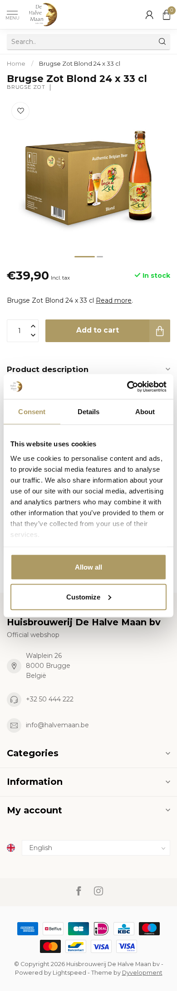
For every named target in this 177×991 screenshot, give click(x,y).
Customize (83, 596)
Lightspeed (69, 972)
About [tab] (145, 412)
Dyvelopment (142, 972)
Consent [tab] (31, 412)
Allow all (88, 567)
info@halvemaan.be (57, 725)
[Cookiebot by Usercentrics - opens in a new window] (127, 386)
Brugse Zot (26, 87)
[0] (166, 14)
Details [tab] (89, 412)
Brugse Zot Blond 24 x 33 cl (79, 63)
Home (16, 63)
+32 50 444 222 (50, 699)
